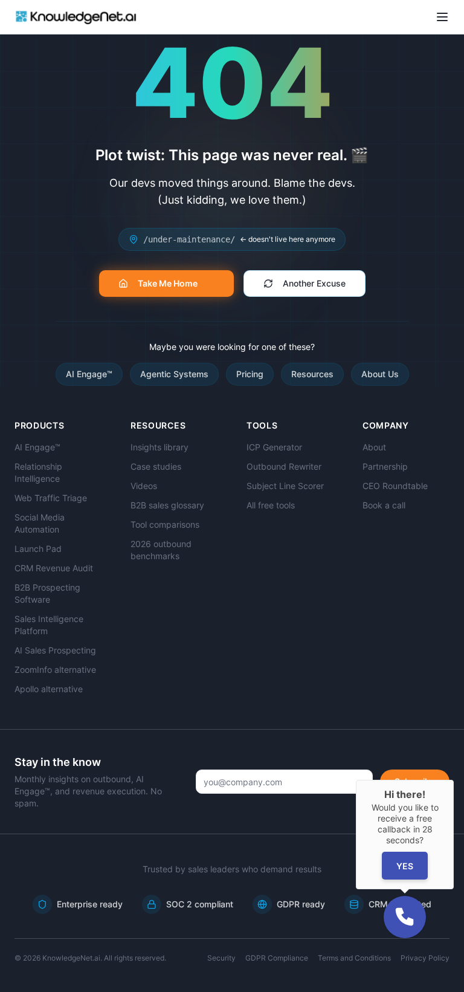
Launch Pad (38, 548)
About (374, 447)
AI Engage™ (89, 374)
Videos (143, 486)
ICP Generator (274, 447)
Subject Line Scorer (285, 486)
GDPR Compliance (276, 957)
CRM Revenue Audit (53, 568)
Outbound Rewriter (283, 466)
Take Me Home (168, 283)
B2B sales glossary (167, 505)
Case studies (155, 466)
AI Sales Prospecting (55, 650)
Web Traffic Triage (50, 498)
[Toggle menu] (442, 17)
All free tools (270, 505)
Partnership (385, 466)
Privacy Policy (425, 957)
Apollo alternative (48, 689)
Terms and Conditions (354, 957)
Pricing (249, 374)
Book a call (383, 505)
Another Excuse (314, 283)
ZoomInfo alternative (55, 669)
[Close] (453, 779)
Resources (312, 374)
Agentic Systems (174, 374)
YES (404, 866)
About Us (380, 374)
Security (221, 957)
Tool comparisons (164, 524)
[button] (405, 917)
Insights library (159, 447)
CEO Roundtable (395, 486)
